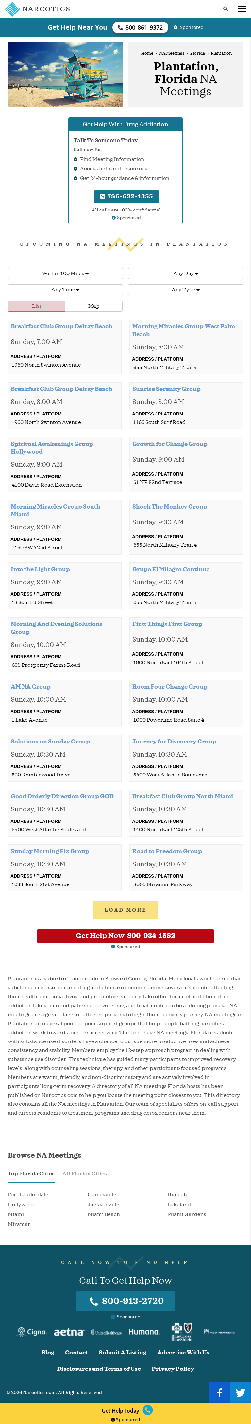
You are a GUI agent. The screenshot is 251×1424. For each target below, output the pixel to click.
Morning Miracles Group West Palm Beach (183, 330)
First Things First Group (167, 624)
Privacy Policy (173, 1369)
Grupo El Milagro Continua (171, 569)
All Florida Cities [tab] (84, 1173)
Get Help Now (125, 935)
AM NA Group (31, 687)
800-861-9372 (144, 27)
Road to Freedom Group (167, 851)
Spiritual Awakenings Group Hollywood (52, 448)
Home (147, 53)
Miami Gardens (186, 1214)
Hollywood (21, 1204)
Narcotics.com (39, 1392)
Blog (48, 1352)
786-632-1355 (129, 196)
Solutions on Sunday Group (50, 741)
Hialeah (177, 1194)
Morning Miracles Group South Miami (55, 510)
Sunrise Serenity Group (166, 389)
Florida (197, 53)
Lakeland (179, 1204)
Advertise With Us (183, 1352)
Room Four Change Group (170, 687)
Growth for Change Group (170, 444)
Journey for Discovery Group (174, 741)
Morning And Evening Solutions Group (57, 628)
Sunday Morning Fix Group (50, 851)
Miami (16, 1214)
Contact (76, 1352)
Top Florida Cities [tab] (31, 1173)
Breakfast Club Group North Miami (182, 796)
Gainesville (102, 1194)
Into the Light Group (40, 569)
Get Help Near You (77, 27)
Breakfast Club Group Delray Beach (61, 326)
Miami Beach (104, 1214)
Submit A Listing (122, 1352)
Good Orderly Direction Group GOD (62, 796)
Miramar (19, 1224)
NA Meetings (171, 53)
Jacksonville (103, 1204)
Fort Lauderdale (28, 1194)
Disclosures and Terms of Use (99, 1369)
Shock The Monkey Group (169, 506)
